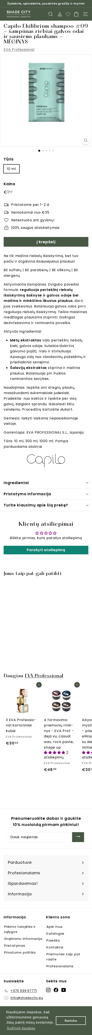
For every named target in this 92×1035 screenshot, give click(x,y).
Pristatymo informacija (27, 494)
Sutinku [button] (71, 1020)
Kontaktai (54, 947)
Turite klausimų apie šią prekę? (36, 505)
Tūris (9, 159)
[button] (55, 752)
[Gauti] (78, 837)
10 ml (11, 168)
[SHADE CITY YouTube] (63, 989)
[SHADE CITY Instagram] (48, 989)
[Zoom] (86, 140)
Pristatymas (14, 945)
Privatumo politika (20, 952)
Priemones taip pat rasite (63, 957)
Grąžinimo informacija (23, 938)
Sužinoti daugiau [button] (21, 1028)
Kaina (9, 184)
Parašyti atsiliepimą (46, 549)
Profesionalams (60, 966)
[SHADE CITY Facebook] (56, 989)
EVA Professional (19, 49)
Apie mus (54, 926)
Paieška (53, 940)
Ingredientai (16, 482)
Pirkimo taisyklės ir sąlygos (20, 929)
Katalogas (55, 933)
